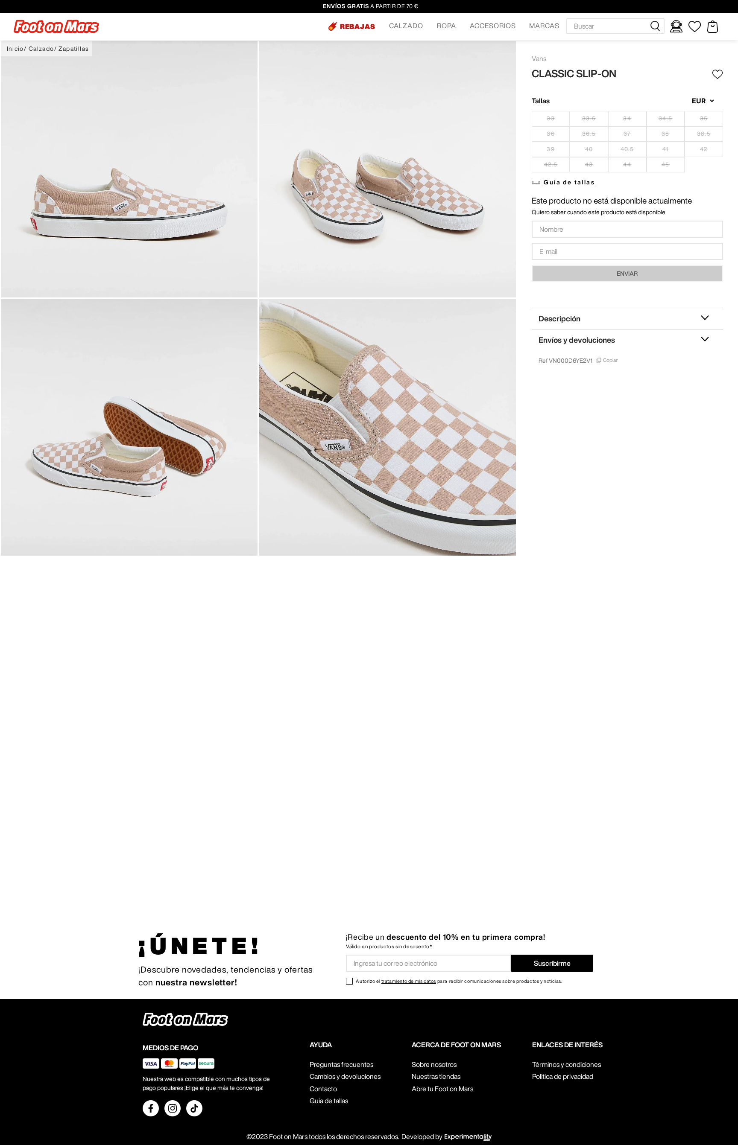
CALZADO (406, 25)
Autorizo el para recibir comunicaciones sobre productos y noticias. (459, 981)
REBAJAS (358, 26)
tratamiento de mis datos (408, 981)
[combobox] (615, 26)
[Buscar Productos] (657, 26)
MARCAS (544, 25)
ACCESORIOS (493, 25)
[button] (352, 26)
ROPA (446, 25)
